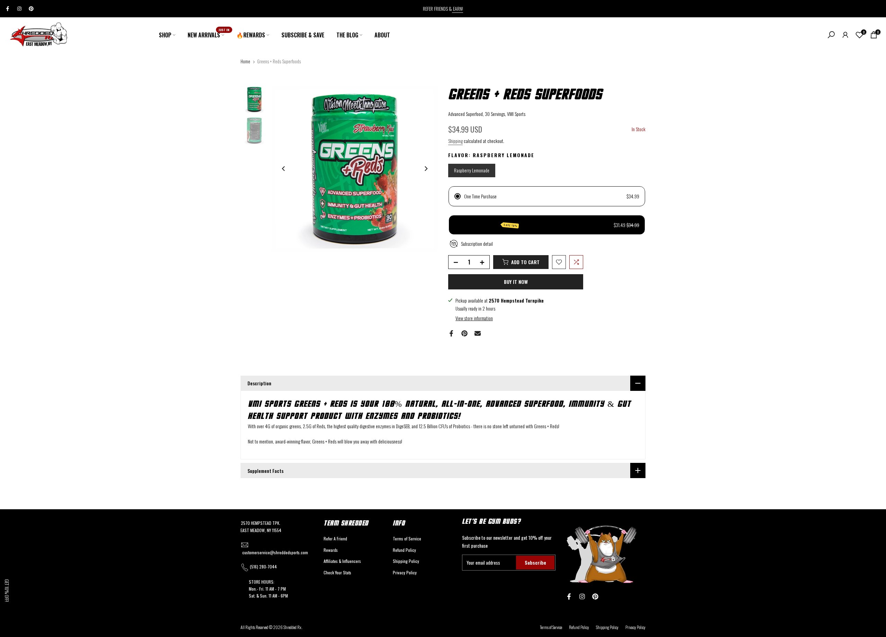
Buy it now (516, 281)
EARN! (457, 8)
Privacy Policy (405, 572)
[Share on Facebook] (451, 333)
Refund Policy (404, 550)
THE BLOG (347, 35)
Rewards (331, 550)
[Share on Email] (477, 333)
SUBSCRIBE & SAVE (302, 35)
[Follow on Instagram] (19, 9)
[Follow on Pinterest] (31, 9)
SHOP (165, 35)
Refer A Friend (335, 538)
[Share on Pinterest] (464, 333)
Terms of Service (407, 538)
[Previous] (284, 169)
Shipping (455, 140)
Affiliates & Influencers (342, 561)
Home (245, 61)
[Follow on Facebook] (7, 9)
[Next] (426, 169)
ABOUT (382, 35)
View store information (474, 318)
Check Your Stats (337, 572)
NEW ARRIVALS (208, 34)
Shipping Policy (406, 561)
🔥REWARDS (250, 35)
